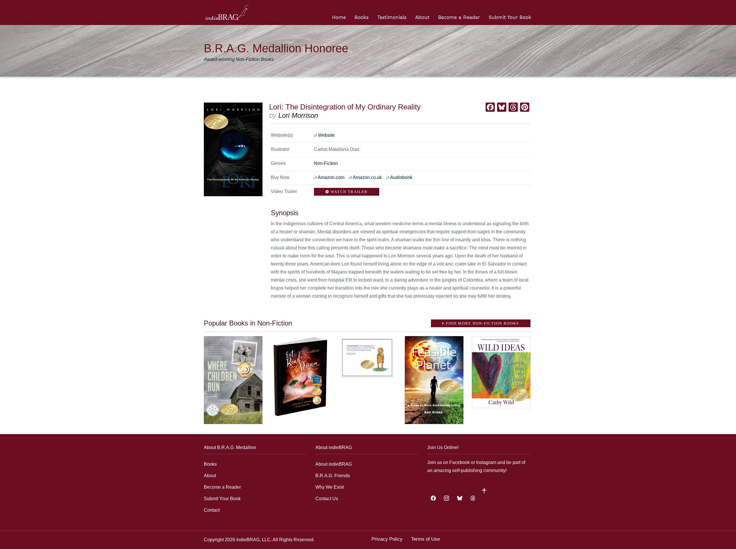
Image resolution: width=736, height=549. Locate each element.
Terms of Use (425, 539)
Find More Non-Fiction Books (481, 323)
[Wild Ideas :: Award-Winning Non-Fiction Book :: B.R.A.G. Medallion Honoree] (501, 372)
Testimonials (392, 17)
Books (361, 17)
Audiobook (401, 177)
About (422, 17)
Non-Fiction (326, 163)
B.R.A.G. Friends (332, 475)
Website (326, 135)
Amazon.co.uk (367, 177)
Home (339, 17)
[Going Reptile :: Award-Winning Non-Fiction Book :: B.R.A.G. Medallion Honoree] (367, 357)
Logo (227, 12)
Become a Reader (459, 17)
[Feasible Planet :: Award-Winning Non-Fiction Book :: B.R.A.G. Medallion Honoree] (434, 380)
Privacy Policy (386, 539)
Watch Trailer (348, 192)
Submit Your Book (509, 17)
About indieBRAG (333, 464)
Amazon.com (331, 177)
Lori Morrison (298, 115)
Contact (212, 510)
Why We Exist (329, 487)
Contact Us (326, 498)
